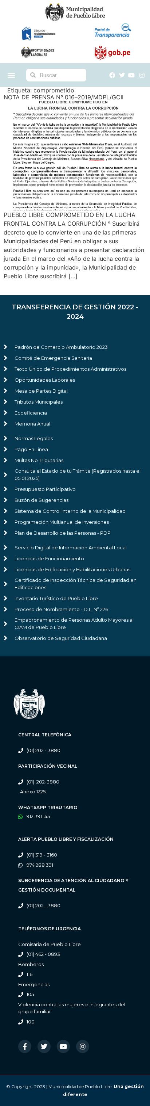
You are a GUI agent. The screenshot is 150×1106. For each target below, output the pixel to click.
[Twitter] (44, 1046)
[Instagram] (82, 1046)
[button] (11, 75)
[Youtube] (63, 1046)
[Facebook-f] (24, 1046)
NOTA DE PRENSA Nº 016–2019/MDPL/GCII (63, 97)
